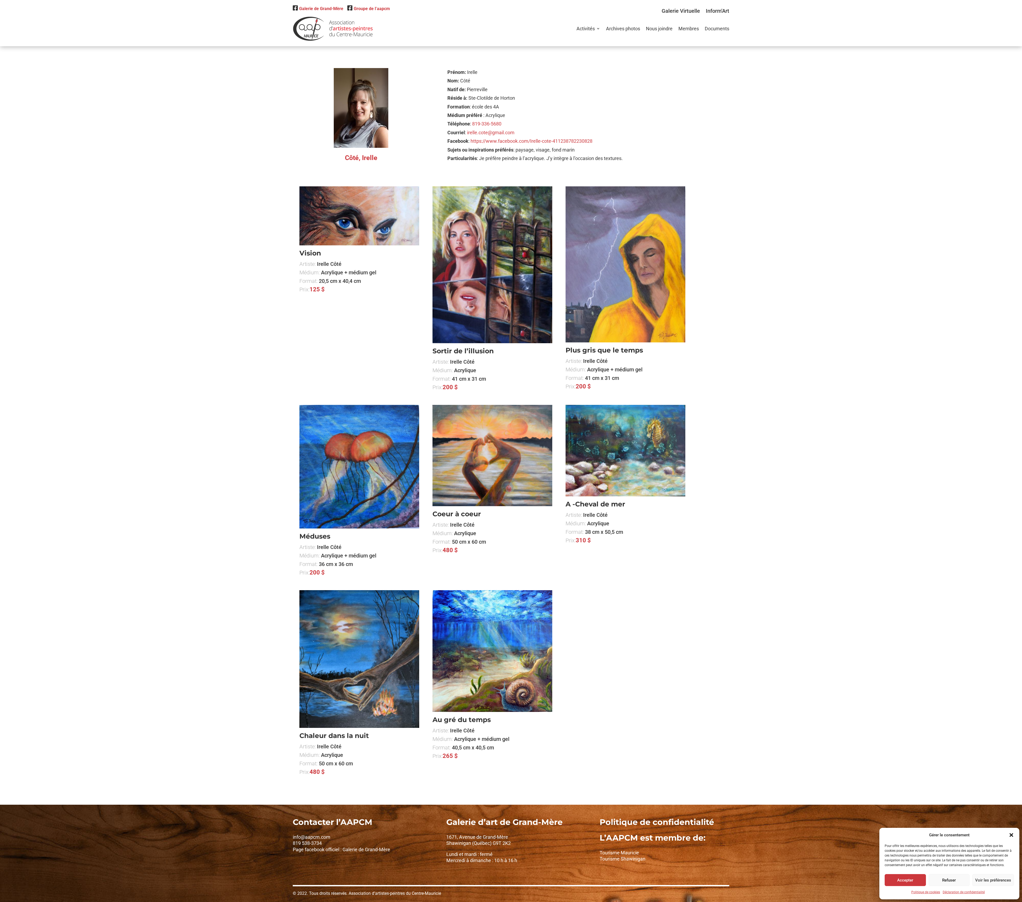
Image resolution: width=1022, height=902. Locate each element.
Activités (585, 28)
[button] (1011, 835)
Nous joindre (659, 28)
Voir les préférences (993, 880)
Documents (717, 28)
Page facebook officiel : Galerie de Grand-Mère (341, 849)
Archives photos (623, 28)
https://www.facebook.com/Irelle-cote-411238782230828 (531, 141)
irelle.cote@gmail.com (490, 132)
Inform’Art (717, 11)
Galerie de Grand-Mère (321, 8)
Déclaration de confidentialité (964, 892)
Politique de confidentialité (657, 822)
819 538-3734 (307, 843)
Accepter (905, 880)
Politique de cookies (925, 892)
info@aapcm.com (311, 837)
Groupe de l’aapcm (372, 8)
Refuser (949, 880)
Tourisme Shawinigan (622, 859)
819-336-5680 (486, 124)
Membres (688, 28)
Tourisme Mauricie (619, 852)
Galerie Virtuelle (681, 11)
